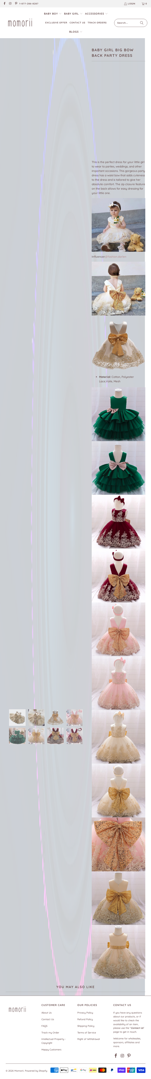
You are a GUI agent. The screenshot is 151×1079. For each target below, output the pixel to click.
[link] (4, 3)
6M (95, 106)
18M (123, 106)
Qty (94, 137)
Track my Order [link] (50, 1032)
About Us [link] (46, 1012)
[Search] (141, 23)
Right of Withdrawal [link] (88, 1039)
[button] (53, 13)
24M (133, 106)
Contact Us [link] (47, 1019)
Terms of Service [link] (86, 1032)
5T (122, 126)
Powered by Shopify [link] (36, 1070)
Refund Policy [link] (85, 1019)
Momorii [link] (19, 1070)
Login (131, 3)
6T (113, 116)
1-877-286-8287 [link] (28, 3)
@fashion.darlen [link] (115, 256)
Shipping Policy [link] (85, 1025)
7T (121, 116)
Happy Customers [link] (51, 1049)
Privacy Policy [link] (85, 1012)
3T (104, 116)
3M (104, 126)
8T (130, 116)
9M (104, 106)
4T (113, 126)
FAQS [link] (44, 1025)
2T (95, 116)
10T (96, 126)
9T (139, 116)
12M (113, 106)
